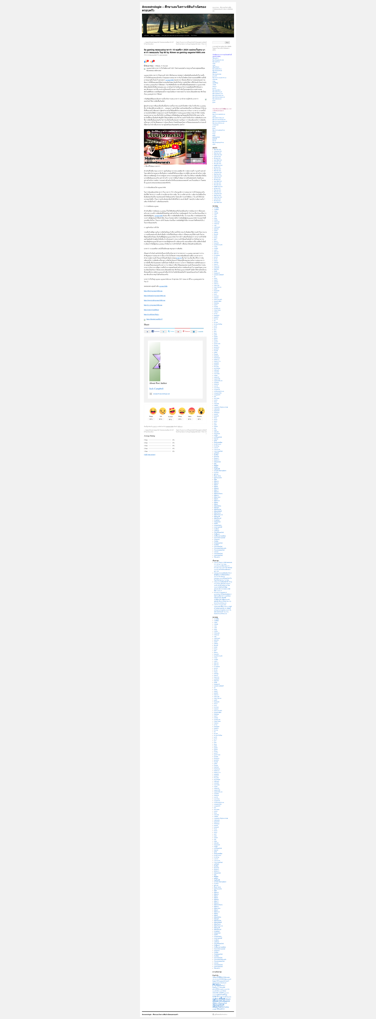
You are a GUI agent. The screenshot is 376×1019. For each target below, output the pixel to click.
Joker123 (216, 283)
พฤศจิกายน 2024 (218, 186)
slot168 (215, 400)
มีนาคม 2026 (217, 158)
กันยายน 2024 (217, 190)
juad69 (215, 289)
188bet (215, 211)
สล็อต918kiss (217, 497)
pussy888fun (217, 368)
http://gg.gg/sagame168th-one (153, 305)
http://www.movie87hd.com (218, 119)
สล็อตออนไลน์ (217, 509)
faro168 (214, 140)
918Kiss (216, 220)
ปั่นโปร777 (216, 460)
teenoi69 (216, 414)
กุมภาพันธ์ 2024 (218, 202)
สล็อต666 (216, 488)
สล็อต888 (214, 72)
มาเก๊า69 (216, 472)
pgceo (215, 333)
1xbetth (214, 84)
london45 (216, 297)
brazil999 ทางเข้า (218, 244)
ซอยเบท (216, 439)
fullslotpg (216, 262)
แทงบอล (216, 552)
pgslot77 (216, 342)
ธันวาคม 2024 (217, 184)
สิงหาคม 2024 (217, 192)
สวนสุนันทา (217, 520)
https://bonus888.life (217, 70)
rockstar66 (216, 372)
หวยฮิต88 (216, 529)
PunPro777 (216, 359)
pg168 (215, 326)
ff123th (215, 259)
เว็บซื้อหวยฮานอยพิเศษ (220, 536)
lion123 (216, 292)
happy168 (216, 269)
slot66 (213, 65)
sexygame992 (217, 394)
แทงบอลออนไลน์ (218, 553)
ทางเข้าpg (216, 446)
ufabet (215, 430)
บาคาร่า (179, 258)
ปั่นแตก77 (216, 458)
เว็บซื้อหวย (217, 534)
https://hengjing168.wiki (218, 60)
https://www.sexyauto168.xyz (219, 77)
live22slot (216, 296)
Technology (216, 412)
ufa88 (215, 424)
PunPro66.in (217, 357)
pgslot (213, 100)
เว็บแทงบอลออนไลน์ (219, 550)
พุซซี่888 (216, 467)
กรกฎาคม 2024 (218, 193)
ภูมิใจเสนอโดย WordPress (220, 1014)
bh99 (215, 239)
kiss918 (214, 88)
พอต (215, 463)
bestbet (215, 236)
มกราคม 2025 (217, 183)
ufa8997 (216, 426)
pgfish (215, 334)
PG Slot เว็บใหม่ (218, 324)
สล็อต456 (216, 483)
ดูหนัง (213, 135)
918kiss (214, 112)
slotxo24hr (214, 79)
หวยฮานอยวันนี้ (218, 527)
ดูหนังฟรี (214, 139)
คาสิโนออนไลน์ (218, 437)
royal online (217, 373)
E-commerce (217, 255)
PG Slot (216, 322)
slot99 (213, 63)
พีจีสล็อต (216, 465)
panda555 (216, 317)
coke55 (215, 250)
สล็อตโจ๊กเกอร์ (217, 518)
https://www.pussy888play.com (219, 121)
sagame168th (170, 80)
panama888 (216, 315)
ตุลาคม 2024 (217, 188)
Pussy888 (216, 366)
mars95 (215, 304)
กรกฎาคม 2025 (218, 172)
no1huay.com (217, 308)
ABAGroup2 (217, 227)
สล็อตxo (216, 504)
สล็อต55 (216, 484)
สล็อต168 (216, 481)
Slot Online (216, 398)
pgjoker (216, 336)
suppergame (217, 409)
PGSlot (215, 340)
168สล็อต (216, 209)
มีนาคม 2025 (217, 179)
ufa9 (215, 428)
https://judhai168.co (217, 69)
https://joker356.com (217, 91)
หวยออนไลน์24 (218, 525)
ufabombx (216, 432)
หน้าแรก (146, 35)
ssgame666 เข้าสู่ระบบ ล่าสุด (221, 407)
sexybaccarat (215, 124)
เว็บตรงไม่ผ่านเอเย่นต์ (219, 537)
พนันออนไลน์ (217, 462)
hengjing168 (217, 273)
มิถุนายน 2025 (217, 174)
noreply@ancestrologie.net (161, 394)
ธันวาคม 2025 (217, 163)
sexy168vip (216, 387)
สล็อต (215, 479)
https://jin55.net (216, 61)
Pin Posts (194, 35)
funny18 (214, 86)
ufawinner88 (217, 433)
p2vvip (215, 313)
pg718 (215, 327)
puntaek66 (216, 363)
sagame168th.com (218, 380)
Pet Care (216, 319)
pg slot (214, 126)
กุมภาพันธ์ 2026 (218, 160)
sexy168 (216, 386)
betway (215, 237)
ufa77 (215, 423)
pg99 (215, 331)
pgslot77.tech (217, 343)
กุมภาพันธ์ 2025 (218, 181)
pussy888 (214, 76)
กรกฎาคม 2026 (218, 151)
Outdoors (216, 312)
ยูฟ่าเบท (216, 474)
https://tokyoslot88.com (217, 95)
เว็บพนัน (216, 541)
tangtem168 (216, 410)
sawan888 (216, 382)
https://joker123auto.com (218, 117)
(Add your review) (149, 454)
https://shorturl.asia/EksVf (154, 319)
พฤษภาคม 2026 (218, 154)
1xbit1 (215, 216)
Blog (152, 35)
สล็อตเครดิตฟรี (218, 511)
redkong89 (216, 370)
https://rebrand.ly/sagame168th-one (155, 296)
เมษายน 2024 (217, 199)
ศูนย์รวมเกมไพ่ (218, 477)
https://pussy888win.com (218, 123)
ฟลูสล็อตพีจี (217, 469)
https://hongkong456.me (218, 142)
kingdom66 (216, 290)
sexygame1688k (217, 393)
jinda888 (216, 282)
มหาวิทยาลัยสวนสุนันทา (220, 470)
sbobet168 (216, 384)
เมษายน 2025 (217, 177)
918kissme (216, 223)
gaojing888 (216, 267)
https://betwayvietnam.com (218, 97)
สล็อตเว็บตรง (215, 67)
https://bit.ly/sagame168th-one (153, 291)
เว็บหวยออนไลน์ (218, 546)
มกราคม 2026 (217, 162)
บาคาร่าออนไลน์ (218, 451)
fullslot (214, 132)
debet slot (216, 252)
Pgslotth (216, 350)
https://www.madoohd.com (218, 114)
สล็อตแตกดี (217, 516)
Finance (216, 260)
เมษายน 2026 (217, 156)
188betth (216, 213)
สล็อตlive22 (217, 500)
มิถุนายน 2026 (217, 153)
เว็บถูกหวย (216, 539)
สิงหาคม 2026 (217, 149)
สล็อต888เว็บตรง (218, 493)
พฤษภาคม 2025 (218, 176)
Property (216, 354)
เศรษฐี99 (214, 1009)
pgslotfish (216, 349)
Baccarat (216, 234)
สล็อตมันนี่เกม (217, 506)
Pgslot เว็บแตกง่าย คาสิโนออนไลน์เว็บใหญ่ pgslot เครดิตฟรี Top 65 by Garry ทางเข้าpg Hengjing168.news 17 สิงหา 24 (191, 43)
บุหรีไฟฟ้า (216, 453)
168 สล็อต (216, 207)
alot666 (215, 230)
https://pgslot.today (216, 74)
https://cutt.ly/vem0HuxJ (151, 310)
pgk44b (216, 338)
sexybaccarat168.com (219, 391)
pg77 (215, 329)
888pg (215, 218)
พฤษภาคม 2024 (218, 197)
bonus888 (216, 243)
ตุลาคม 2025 (217, 167)
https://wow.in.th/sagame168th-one (154, 300)
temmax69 (216, 416)
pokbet (215, 352)
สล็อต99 (216, 499)
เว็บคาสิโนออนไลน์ (219, 532)
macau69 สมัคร (217, 301)
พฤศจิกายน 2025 (218, 165)
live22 (213, 133)
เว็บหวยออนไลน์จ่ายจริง (220, 548)
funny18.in (216, 266)
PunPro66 (216, 356)
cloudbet (216, 248)
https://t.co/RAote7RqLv (151, 314)
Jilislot (215, 278)
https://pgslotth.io (216, 90)
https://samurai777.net (217, 93)
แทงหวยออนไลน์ (218, 555)
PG (215, 320)
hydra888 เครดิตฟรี (219, 274)
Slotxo (215, 402)
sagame (214, 116)
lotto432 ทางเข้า (218, 299)
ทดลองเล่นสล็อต (218, 442)
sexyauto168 (217, 389)
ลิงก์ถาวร (180, 426)
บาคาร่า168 (217, 449)
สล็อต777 (216, 490)
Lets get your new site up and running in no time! (175, 35)
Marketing (216, 303)
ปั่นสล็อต (216, 454)
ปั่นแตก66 (216, 456)
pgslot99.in (216, 347)
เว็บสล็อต (216, 544)
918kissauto (217, 222)
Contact (157, 35)
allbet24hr (216, 229)
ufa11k (215, 419)
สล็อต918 (216, 495)
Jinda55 (216, 280)
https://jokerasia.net (216, 99)
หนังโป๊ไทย (215, 83)
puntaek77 (216, 364)
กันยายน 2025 (217, 169)
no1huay (216, 306)
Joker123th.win (217, 287)
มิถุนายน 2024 (217, 195)
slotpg (213, 81)
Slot (215, 396)
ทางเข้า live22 (217, 444)
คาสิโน (216, 435)
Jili (214, 276)
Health (215, 271)
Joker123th (216, 285)
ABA (215, 225)
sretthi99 (216, 405)
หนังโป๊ (216, 523)
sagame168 (216, 377)
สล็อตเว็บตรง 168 (218, 514)
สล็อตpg (216, 502)
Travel (215, 417)
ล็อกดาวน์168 (217, 476)
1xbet (215, 214)
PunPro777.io (217, 361)
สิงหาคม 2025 (217, 170)
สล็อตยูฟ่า (216, 507)
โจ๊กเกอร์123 (215, 58)
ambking (216, 232)
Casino (215, 246)
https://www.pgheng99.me (218, 130)
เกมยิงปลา (216, 530)
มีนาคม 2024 (217, 200)
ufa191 (215, 421)
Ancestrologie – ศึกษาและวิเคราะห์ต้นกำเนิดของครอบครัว (174, 8)
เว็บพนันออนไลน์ (218, 543)
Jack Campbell (163, 55)
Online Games (217, 310)
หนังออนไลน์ (217, 522)
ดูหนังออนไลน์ (216, 137)
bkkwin (216, 241)
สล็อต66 (216, 486)
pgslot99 (216, 345)
